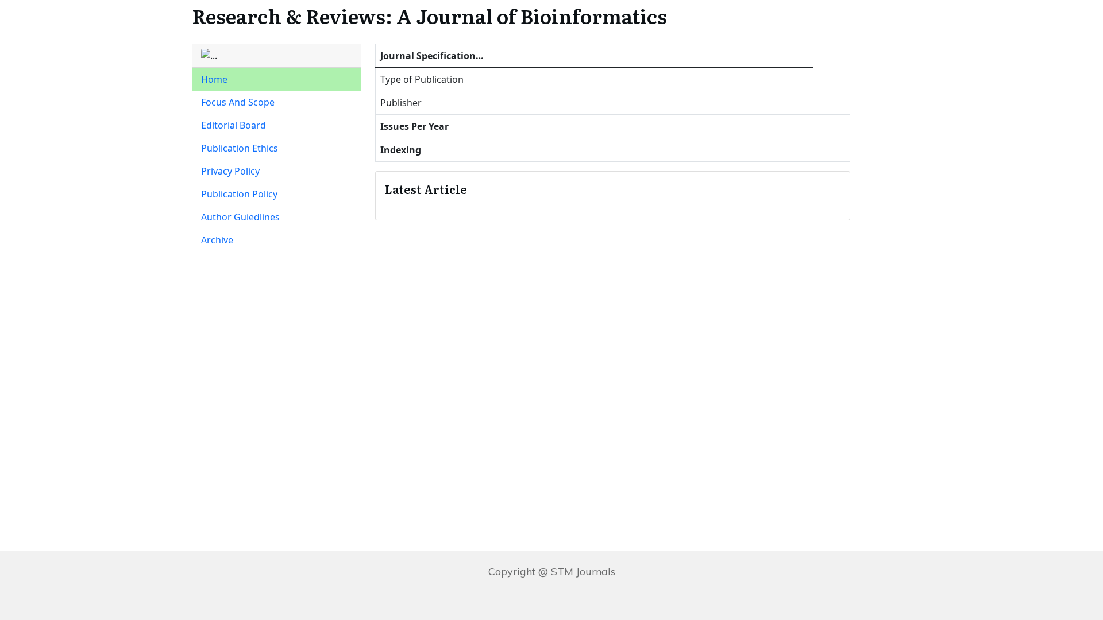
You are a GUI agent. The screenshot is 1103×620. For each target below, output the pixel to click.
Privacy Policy (230, 171)
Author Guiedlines (240, 217)
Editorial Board (233, 125)
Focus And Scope (238, 102)
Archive (217, 240)
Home (214, 79)
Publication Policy (239, 194)
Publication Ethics (239, 148)
